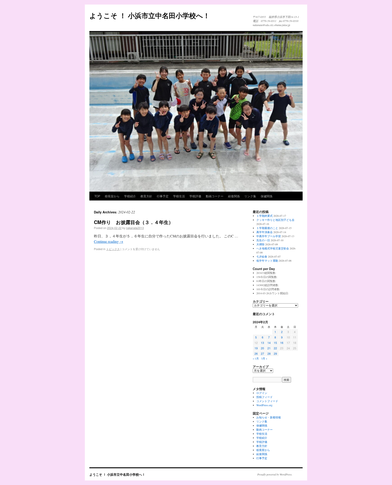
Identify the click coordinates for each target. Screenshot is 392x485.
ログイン (261, 393)
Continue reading (108, 241)
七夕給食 (261, 256)
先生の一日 (263, 240)
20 (262, 348)
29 (275, 353)
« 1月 (256, 358)
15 (275, 343)
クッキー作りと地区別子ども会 (275, 220)
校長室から (112, 196)
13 (262, 343)
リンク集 (250, 196)
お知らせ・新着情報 (268, 417)
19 (256, 348)
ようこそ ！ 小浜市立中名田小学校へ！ (149, 15)
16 (281, 343)
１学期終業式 (264, 215)
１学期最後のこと (267, 228)
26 (256, 353)
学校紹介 (130, 196)
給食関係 (234, 196)
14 (269, 343)
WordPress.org (264, 405)
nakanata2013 (135, 228)
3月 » (264, 358)
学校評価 (195, 196)
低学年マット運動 (267, 260)
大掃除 (260, 244)
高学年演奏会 (264, 232)
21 (269, 348)
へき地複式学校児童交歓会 (272, 248)
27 (262, 353)
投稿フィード (264, 397)
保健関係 (266, 196)
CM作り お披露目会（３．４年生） (133, 222)
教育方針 (146, 196)
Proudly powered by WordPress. (274, 474)
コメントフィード (267, 401)
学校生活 (179, 196)
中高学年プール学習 (268, 236)
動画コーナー (214, 196)
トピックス (113, 249)
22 (275, 348)
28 (269, 353)
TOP (97, 196)
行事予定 (163, 196)
